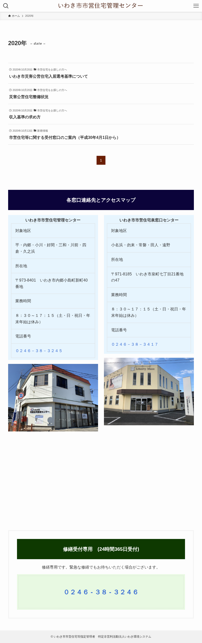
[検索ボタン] (6, 6)
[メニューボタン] (196, 6)
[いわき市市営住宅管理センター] (101, 6)
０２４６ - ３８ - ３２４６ (101, 592)
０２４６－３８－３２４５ (39, 351)
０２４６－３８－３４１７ (134, 344)
